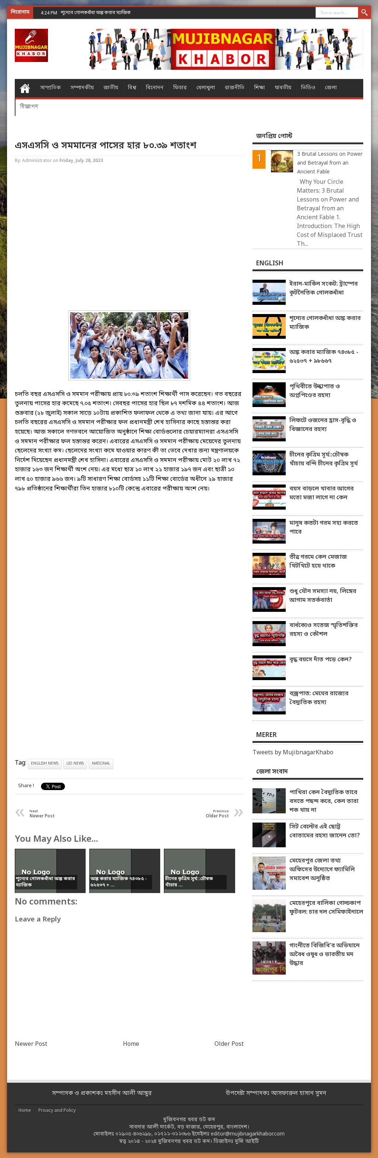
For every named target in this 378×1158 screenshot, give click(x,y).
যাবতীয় (283, 88)
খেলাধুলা (205, 88)
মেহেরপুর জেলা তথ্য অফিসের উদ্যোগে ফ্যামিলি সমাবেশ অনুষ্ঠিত (322, 870)
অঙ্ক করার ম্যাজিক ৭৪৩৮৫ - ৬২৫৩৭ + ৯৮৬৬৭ (323, 356)
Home (25, 88)
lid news (75, 763)
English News (44, 763)
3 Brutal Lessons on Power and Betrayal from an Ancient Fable (329, 163)
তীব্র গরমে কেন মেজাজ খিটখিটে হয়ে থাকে (318, 561)
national (101, 763)
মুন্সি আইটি (247, 1141)
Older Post (229, 1044)
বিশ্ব (132, 88)
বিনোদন (155, 88)
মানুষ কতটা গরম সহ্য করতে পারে (323, 527)
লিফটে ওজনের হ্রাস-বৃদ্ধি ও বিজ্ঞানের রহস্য (322, 425)
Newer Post (31, 1044)
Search (364, 13)
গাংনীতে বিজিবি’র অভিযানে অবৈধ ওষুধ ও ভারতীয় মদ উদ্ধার (324, 955)
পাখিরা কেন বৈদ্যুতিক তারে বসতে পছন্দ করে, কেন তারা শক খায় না (323, 801)
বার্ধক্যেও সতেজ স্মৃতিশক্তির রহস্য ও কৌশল (323, 629)
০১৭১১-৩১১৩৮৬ (172, 1134)
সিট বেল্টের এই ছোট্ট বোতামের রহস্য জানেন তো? (324, 831)
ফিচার (180, 88)
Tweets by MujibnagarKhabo (292, 753)
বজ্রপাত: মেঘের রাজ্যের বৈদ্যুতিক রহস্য (318, 698)
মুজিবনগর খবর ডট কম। (185, 1141)
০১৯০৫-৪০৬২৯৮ (133, 1134)
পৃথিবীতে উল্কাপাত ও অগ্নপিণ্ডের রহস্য (314, 391)
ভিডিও (308, 88)
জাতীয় (110, 88)
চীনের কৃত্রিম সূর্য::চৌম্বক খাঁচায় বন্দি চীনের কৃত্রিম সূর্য (323, 459)
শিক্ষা (259, 88)
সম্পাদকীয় (82, 88)
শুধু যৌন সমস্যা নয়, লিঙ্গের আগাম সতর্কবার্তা (322, 595)
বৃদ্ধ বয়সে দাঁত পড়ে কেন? (320, 660)
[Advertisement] (129, 238)
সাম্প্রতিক (50, 88)
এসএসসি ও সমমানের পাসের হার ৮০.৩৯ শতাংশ (105, 146)
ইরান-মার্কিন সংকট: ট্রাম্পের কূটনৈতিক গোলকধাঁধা (323, 288)
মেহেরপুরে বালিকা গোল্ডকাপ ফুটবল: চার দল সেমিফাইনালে (326, 907)
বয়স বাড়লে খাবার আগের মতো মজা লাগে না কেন (321, 493)
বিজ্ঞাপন (29, 106)
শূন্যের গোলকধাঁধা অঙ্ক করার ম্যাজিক (325, 322)
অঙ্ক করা (69, 13)
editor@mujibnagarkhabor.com (248, 1134)
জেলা (331, 88)
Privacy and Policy (57, 1111)
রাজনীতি (234, 88)
